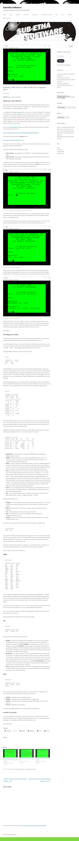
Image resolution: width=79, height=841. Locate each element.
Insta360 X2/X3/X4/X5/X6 (46, 14)
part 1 (9, 97)
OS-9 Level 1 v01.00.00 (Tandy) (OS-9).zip (13, 140)
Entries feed (59, 149)
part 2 (13, 97)
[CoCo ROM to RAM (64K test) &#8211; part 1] (42, 753)
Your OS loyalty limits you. (63, 83)
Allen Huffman (60, 132)
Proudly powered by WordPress (10, 834)
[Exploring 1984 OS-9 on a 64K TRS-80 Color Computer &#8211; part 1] (10, 753)
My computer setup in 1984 (63, 77)
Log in (58, 147)
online (63, 96)
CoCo (15, 769)
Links (56, 14)
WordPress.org (60, 153)
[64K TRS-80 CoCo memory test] (26, 753)
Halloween (35, 14)
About (10, 14)
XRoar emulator (18, 112)
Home (4, 14)
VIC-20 (62, 14)
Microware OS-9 (21, 769)
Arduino (18, 14)
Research (70, 14)
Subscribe (60, 61)
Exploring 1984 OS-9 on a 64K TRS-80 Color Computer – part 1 (10, 759)
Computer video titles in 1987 (68, 127)
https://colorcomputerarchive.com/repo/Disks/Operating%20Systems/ (21, 132)
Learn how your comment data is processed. (35, 825)
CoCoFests (26, 14)
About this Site (7, 18)
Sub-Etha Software (12, 7)
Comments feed (60, 151)
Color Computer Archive (15, 127)
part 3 (19, 97)
